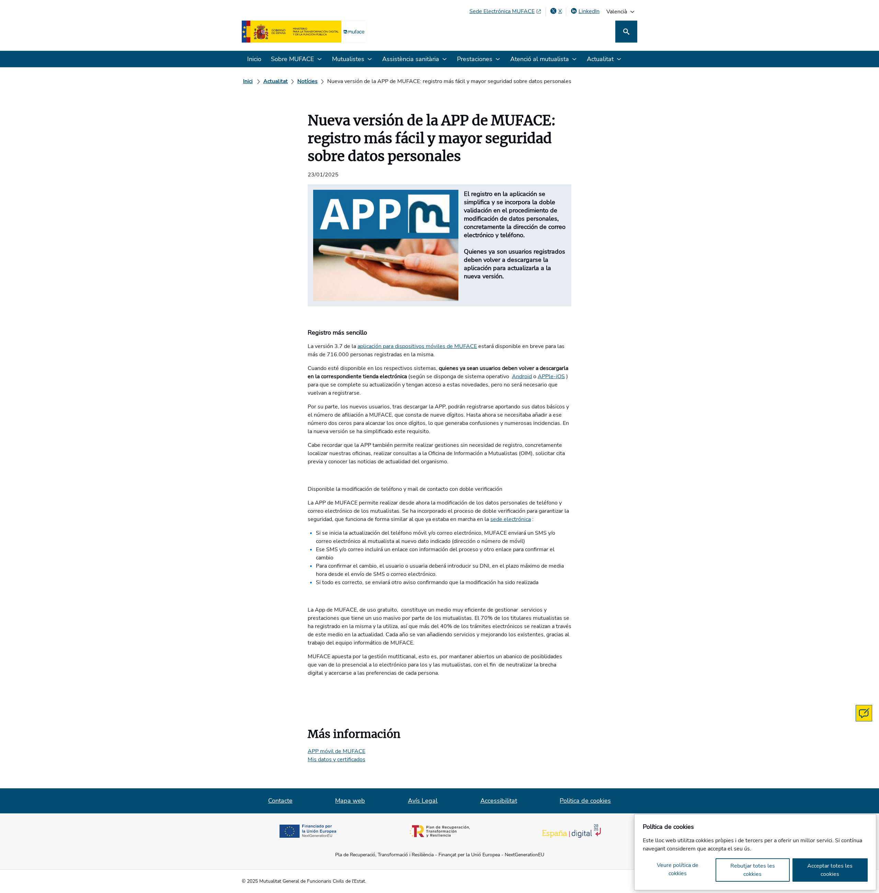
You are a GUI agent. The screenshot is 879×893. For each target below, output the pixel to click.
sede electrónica (510, 519)
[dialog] (755, 852)
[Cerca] (626, 32)
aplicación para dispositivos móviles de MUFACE (417, 346)
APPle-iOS (551, 376)
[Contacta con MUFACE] (864, 713)
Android (522, 376)
